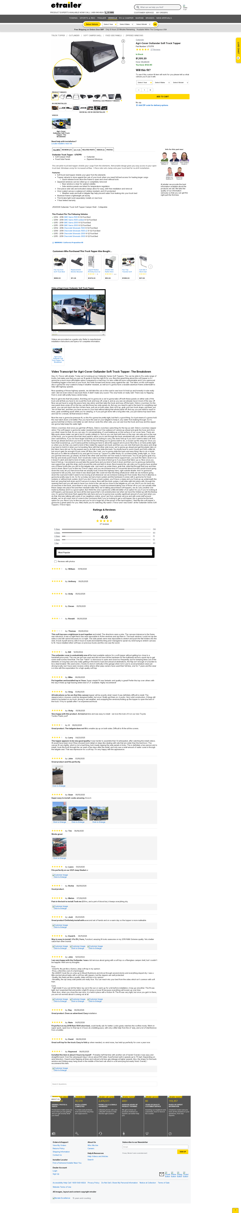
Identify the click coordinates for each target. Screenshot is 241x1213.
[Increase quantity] (150, 90)
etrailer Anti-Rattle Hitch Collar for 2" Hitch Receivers (111, 271)
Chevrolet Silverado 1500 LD (76, 231)
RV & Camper (126, 18)
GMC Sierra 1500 (71, 217)
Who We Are (93, 1145)
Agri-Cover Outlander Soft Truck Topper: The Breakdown (58, 359)
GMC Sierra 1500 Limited (74, 220)
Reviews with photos (66, 561)
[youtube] (185, 1174)
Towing (73, 18)
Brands (150, 18)
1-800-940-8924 (97, 12)
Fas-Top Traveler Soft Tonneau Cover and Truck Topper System (128, 271)
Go (155, 24)
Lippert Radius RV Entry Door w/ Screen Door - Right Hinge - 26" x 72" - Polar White (94, 271)
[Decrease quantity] (138, 90)
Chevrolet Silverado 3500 (74, 236)
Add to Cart (163, 96)
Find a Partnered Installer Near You (67, 1163)
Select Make (125, 24)
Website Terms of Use (62, 1187)
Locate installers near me (61, 143)
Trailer (101, 18)
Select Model (141, 24)
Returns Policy (59, 1148)
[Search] (138, 7)
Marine (140, 18)
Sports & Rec (87, 18)
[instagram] (179, 1174)
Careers (91, 1148)
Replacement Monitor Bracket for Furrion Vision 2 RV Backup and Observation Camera (77, 271)
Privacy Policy (93, 1183)
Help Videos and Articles (98, 1156)
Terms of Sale (163, 1183)
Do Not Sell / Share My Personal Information (119, 1183)
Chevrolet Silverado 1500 (74, 228)
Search (91, 1160)
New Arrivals (164, 18)
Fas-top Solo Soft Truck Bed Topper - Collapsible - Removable (59, 271)
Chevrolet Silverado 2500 (74, 233)
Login (55, 1171)
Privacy (124, 1153)
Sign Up (56, 1174)
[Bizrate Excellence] (61, 1198)
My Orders (162, 13)
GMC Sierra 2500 (71, 222)
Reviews (155, 49)
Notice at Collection (148, 1183)
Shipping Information (61, 1152)
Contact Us (57, 1155)
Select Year (108, 24)
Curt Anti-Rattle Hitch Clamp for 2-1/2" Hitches (145, 271)
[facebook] (167, 1174)
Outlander (140, 40)
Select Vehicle (92, 24)
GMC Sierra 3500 (71, 225)
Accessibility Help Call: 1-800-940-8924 (69, 1183)
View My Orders (59, 1145)
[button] (150, 267)
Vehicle (112, 18)
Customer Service (144, 13)
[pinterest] (173, 1174)
